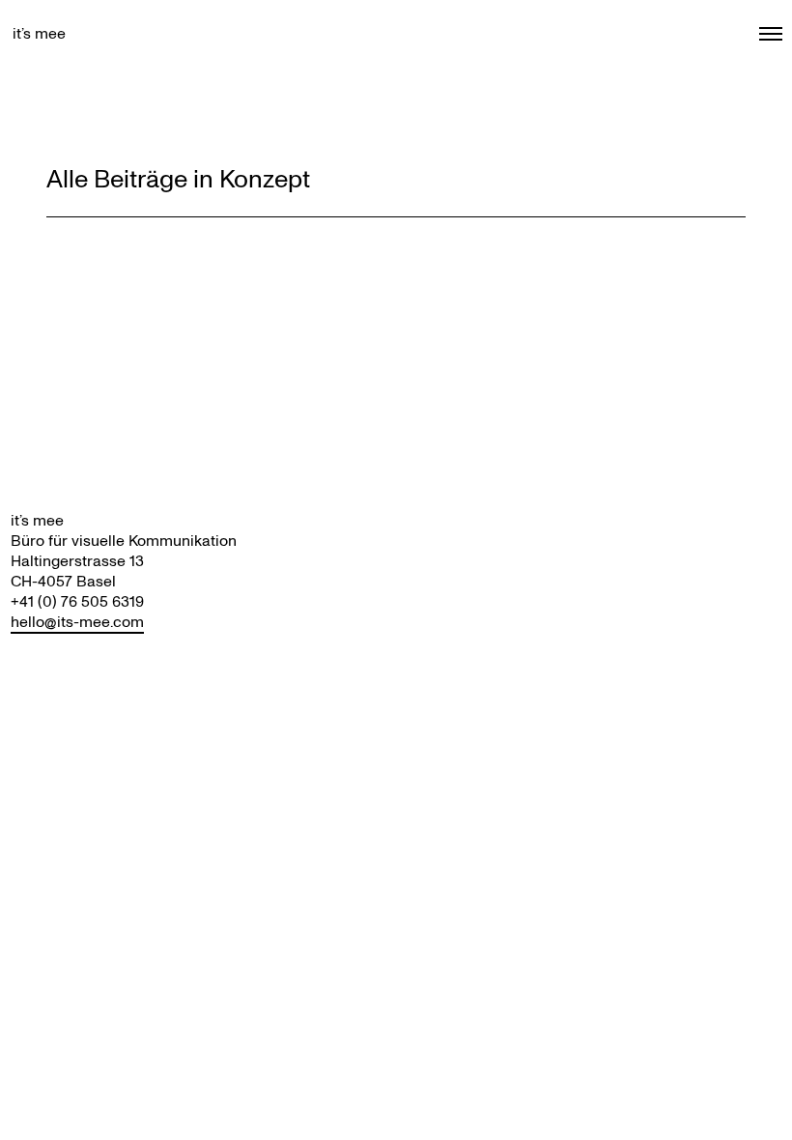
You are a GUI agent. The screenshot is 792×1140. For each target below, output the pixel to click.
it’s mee (39, 33)
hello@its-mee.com (77, 622)
